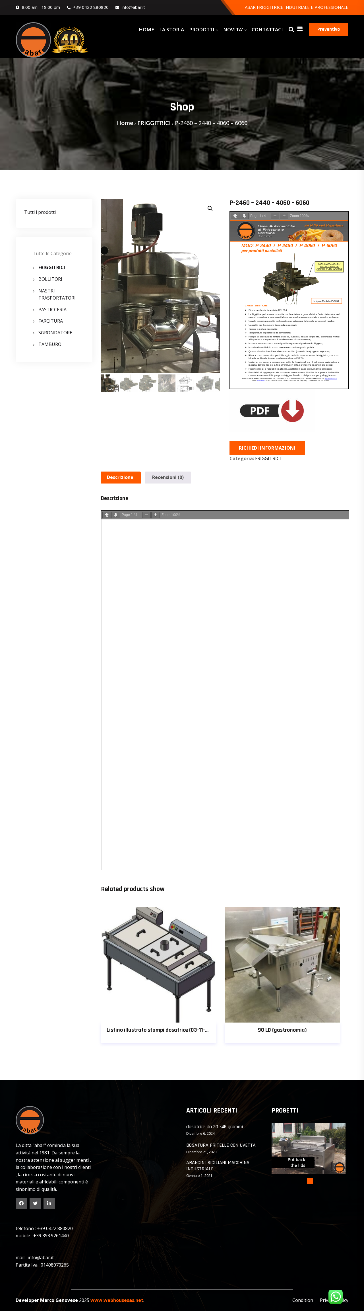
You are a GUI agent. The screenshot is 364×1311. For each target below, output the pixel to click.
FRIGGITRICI (154, 123)
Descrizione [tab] (120, 477)
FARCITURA (50, 321)
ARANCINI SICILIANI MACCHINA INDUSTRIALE (217, 1166)
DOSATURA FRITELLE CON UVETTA (221, 1145)
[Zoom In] (284, 216)
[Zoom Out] (275, 216)
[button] (210, 208)
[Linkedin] (49, 1203)
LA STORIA (171, 29)
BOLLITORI (50, 279)
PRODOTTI (201, 29)
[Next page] (244, 216)
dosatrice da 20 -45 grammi (214, 1127)
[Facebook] (21, 1203)
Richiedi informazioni (267, 448)
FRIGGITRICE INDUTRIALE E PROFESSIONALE (302, 7)
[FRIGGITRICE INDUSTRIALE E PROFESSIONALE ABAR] (54, 40)
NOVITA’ (233, 29)
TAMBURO (49, 344)
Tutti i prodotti (40, 212)
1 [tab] (310, 1181)
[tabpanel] (309, 1148)
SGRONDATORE (55, 332)
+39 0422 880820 (90, 7)
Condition (302, 1300)
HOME (146, 29)
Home (125, 123)
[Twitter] (35, 1203)
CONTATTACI (267, 29)
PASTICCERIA (52, 309)
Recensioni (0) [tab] (168, 477)
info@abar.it (133, 7)
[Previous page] (235, 216)
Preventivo (328, 29)
